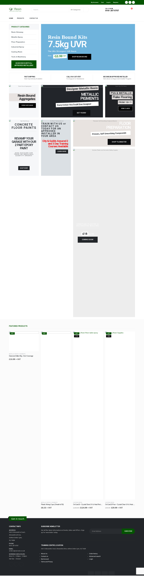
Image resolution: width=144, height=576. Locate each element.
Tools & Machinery (18, 57)
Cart (102, 2)
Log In (108, 2)
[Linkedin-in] (21, 564)
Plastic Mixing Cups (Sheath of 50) (52, 504)
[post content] (24, 341)
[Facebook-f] (11, 564)
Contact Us (33, 18)
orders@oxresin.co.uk (17, 551)
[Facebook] (126, 2)
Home (11, 18)
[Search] (86, 10)
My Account (94, 2)
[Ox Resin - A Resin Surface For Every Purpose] (15, 10)
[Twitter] (129, 2)
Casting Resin (16, 52)
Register (115, 2)
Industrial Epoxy (17, 47)
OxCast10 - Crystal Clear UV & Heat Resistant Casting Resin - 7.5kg (95, 504)
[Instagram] (133, 2)
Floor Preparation (18, 42)
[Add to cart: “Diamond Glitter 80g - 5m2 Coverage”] (36, 335)
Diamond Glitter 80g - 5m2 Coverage (21, 356)
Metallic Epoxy (17, 37)
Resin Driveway (17, 32)
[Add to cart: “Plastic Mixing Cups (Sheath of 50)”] (68, 335)
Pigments (22, 354)
